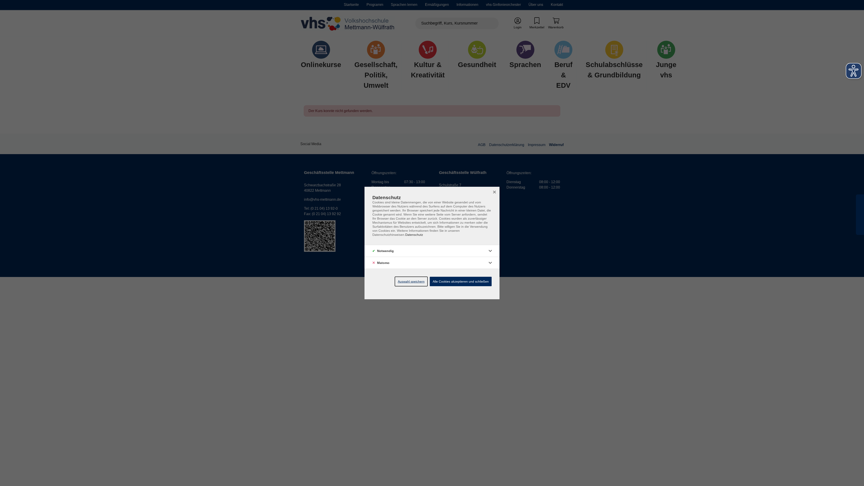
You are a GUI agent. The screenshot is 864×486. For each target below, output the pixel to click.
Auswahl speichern (411, 281)
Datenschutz (414, 234)
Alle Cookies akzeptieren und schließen (461, 281)
